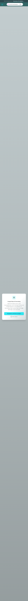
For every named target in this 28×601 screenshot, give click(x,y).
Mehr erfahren (15, 316)
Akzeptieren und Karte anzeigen (14, 313)
